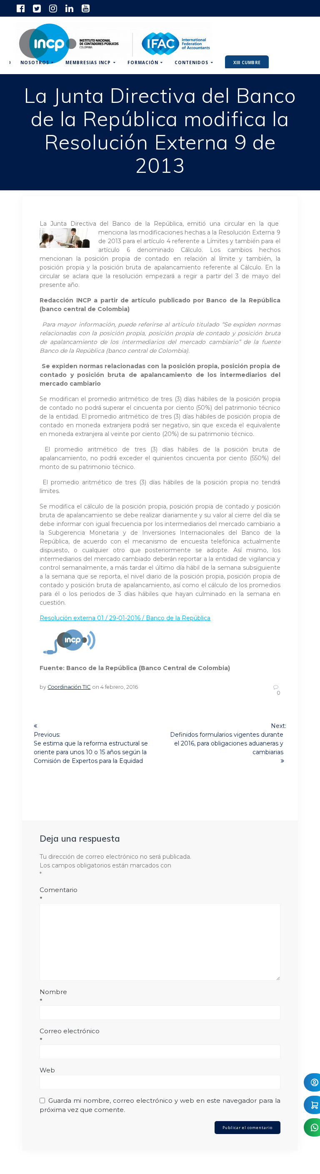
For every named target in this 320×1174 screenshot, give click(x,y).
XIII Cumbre (246, 62)
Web (47, 1070)
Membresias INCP (88, 62)
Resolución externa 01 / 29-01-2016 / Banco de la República (125, 618)
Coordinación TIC (69, 687)
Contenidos (191, 62)
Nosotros (34, 62)
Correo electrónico (70, 1035)
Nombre (53, 996)
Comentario (59, 894)
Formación (143, 62)
